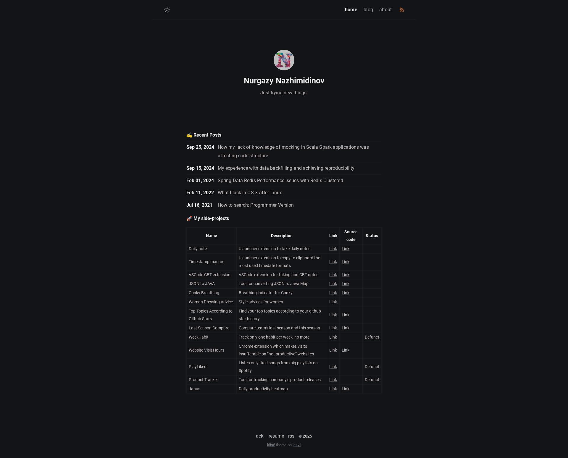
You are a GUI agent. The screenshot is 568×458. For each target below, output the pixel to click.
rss (291, 436)
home (351, 9)
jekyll (297, 445)
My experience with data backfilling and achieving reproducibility (286, 168)
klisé (271, 445)
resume (276, 436)
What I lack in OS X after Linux (250, 192)
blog (368, 9)
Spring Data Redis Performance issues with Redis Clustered (280, 180)
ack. (260, 436)
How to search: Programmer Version (256, 205)
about (385, 9)
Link (333, 248)
